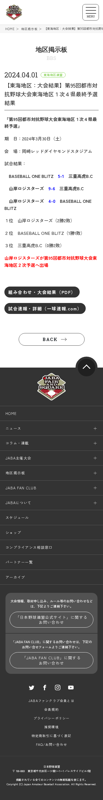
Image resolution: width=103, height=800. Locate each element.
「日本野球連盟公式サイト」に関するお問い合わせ (52, 619)
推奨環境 (51, 726)
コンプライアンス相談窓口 (29, 547)
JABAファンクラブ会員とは (51, 700)
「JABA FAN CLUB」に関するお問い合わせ (51, 660)
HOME (10, 28)
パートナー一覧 (19, 562)
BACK (50, 339)
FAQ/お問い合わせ (51, 744)
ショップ (13, 532)
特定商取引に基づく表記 (51, 735)
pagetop (87, 368)
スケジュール (17, 517)
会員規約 (51, 709)
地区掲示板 (29, 28)
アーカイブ (15, 577)
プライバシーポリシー (52, 718)
